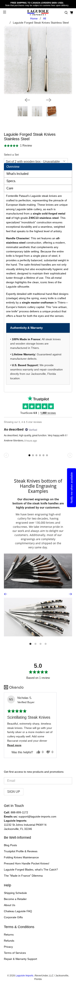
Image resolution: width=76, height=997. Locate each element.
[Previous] (27, 100)
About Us (9, 905)
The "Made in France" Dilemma (23, 875)
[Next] (49, 100)
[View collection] (45, 617)
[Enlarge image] (31, 617)
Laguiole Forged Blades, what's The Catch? (31, 869)
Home (34, 18)
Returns (9, 934)
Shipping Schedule (15, 892)
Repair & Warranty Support (20, 958)
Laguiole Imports (24, 975)
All (44, 18)
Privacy (8, 946)
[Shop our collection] (38, 570)
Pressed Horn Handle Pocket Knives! (26, 863)
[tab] (38, 166)
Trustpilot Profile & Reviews (20, 851)
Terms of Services (15, 952)
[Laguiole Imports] (38, 13)
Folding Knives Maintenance (21, 857)
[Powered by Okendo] (14, 687)
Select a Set (11, 154)
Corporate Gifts (13, 917)
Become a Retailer (15, 899)
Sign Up (13, 791)
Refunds (9, 940)
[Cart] (71, 12)
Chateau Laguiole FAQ (18, 911)
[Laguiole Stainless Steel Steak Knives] (38, 59)
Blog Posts (10, 845)
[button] (66, 12)
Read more (14, 745)
